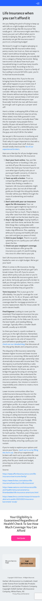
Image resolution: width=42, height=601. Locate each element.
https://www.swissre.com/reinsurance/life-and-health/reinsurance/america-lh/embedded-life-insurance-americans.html (20, 490)
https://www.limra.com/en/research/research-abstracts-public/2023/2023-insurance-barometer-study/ (21, 499)
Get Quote (21, 538)
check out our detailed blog (14, 344)
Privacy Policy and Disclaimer (21, 594)
